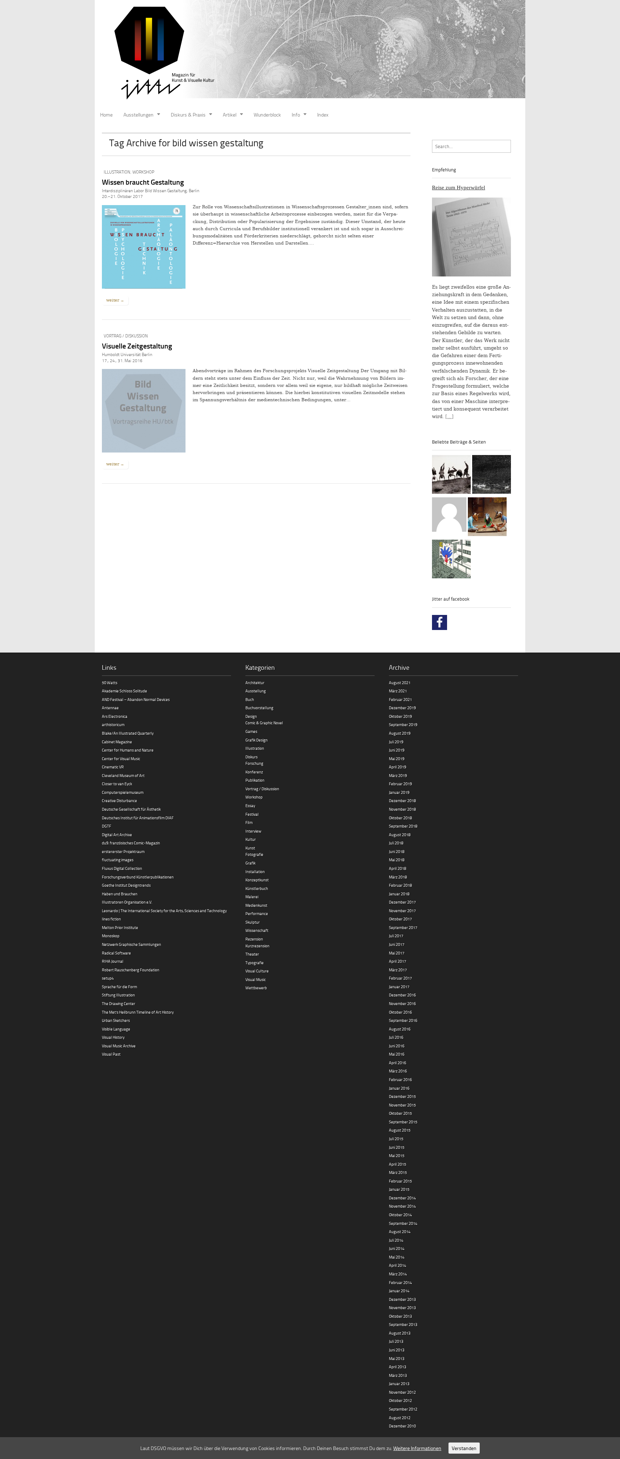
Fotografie (254, 854)
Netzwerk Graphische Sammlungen (131, 944)
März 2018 (398, 877)
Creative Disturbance (119, 800)
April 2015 (397, 1164)
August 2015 (399, 1130)
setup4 (108, 978)
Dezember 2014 (402, 1197)
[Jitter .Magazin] (310, 54)
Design (251, 716)
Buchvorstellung (259, 707)
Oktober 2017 (400, 919)
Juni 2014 (396, 1248)
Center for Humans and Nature (128, 750)
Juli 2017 (396, 935)
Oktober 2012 (400, 1400)
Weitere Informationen (417, 1448)
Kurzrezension (257, 945)
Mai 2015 (396, 1155)
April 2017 (397, 961)
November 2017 (402, 910)
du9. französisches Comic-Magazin (131, 842)
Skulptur (252, 922)
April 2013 (397, 1366)
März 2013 (398, 1375)
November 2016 (402, 1003)
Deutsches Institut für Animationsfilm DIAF (138, 817)
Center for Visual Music (121, 758)
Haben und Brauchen (119, 893)
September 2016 (403, 1020)
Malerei (251, 896)
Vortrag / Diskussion (126, 336)
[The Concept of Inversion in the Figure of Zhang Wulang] (451, 475)
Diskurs (251, 756)
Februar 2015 (400, 1181)
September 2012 (403, 1409)
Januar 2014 (399, 1290)
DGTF (106, 826)
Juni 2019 (396, 750)
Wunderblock (267, 114)
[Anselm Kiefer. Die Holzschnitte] (491, 475)
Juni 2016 (396, 1045)
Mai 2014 (396, 1257)
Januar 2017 (399, 986)
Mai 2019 (396, 758)
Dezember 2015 (402, 1096)
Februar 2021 (400, 699)
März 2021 (398, 690)
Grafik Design (256, 740)
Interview (253, 831)
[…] (449, 416)
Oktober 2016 (400, 1012)
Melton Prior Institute (120, 927)
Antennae (110, 707)
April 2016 (397, 1062)
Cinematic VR (113, 766)
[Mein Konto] (449, 515)
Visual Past (111, 1054)
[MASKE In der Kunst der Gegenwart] (487, 517)
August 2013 (399, 1333)
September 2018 (403, 826)
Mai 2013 (396, 1358)
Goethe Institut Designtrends (126, 885)
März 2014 (398, 1273)
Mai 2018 (396, 859)
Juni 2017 (396, 944)
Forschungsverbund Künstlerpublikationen (138, 877)
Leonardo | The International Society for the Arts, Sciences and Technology (164, 910)
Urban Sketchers (116, 1020)
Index (322, 114)
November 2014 (402, 1206)
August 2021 (399, 682)
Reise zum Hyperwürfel (458, 187)
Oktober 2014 (400, 1214)
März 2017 (398, 969)
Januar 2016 (399, 1088)
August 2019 (399, 733)
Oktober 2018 (400, 817)
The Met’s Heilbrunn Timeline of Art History (138, 1012)
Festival (252, 814)
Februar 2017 (400, 978)
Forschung (254, 763)
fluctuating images (117, 859)
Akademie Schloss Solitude (124, 690)
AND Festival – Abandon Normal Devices (136, 699)
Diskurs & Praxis (188, 114)
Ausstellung (255, 690)
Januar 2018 (399, 893)
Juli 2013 (396, 1341)
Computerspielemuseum (123, 792)
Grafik (250, 863)
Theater (252, 954)
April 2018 (397, 868)
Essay (250, 805)
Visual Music (255, 979)
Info (296, 114)
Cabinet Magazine (117, 741)
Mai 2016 (396, 1054)
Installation (255, 871)
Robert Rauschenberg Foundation (130, 969)
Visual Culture (257, 971)
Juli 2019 (396, 741)
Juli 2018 (396, 842)
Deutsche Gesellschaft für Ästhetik (131, 809)
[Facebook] (439, 622)
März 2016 (398, 1071)
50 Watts (109, 682)
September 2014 (403, 1223)
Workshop (143, 172)
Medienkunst (256, 905)
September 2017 (403, 927)
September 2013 (403, 1324)
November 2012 (402, 1392)
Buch (249, 699)
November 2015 (402, 1105)
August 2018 (399, 834)
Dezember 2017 (402, 902)
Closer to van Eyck (117, 783)
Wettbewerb (256, 987)
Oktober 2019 (400, 716)
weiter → (115, 300)
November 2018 (402, 809)
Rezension (254, 939)
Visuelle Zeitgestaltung (137, 346)
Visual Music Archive (119, 1045)
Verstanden (464, 1448)
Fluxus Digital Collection (122, 868)
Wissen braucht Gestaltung (143, 182)
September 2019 (403, 724)
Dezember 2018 (402, 800)
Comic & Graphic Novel (264, 722)
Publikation (254, 780)
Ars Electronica (114, 716)
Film (249, 822)
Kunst (250, 848)
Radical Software (116, 953)
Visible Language (116, 1029)
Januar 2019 (399, 792)
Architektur (254, 682)
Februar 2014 (400, 1282)
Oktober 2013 (400, 1316)
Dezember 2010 (402, 1426)
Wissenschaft (256, 930)
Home (106, 114)
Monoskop (110, 935)
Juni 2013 (396, 1350)
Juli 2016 (396, 1037)
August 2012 (399, 1417)
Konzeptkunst (257, 879)
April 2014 (397, 1265)
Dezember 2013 (402, 1299)
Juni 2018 (396, 851)
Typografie (254, 962)
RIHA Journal (112, 961)
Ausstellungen (138, 114)
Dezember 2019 (402, 707)
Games (251, 731)
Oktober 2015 (400, 1113)
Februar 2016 (400, 1079)
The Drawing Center (118, 1003)
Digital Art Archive (117, 834)
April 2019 (397, 766)
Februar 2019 (400, 783)
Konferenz (254, 771)
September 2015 (403, 1121)
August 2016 (399, 1029)
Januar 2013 (399, 1383)
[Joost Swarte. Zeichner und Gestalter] (451, 560)
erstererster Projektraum (123, 851)
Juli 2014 (396, 1240)
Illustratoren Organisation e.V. (127, 902)
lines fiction (111, 919)
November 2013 (402, 1307)
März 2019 (398, 775)
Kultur (250, 839)
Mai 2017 (396, 953)
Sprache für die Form (119, 986)
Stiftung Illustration (118, 995)
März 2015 (398, 1172)
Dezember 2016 (402, 995)
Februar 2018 (400, 885)
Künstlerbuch (256, 888)
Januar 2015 (399, 1189)
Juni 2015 (396, 1147)
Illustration (117, 172)
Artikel (229, 114)
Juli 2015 (396, 1138)
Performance (256, 913)
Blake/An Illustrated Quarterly (128, 733)
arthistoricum (113, 724)
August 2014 (399, 1231)
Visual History (113, 1037)
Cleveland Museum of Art (123, 775)
